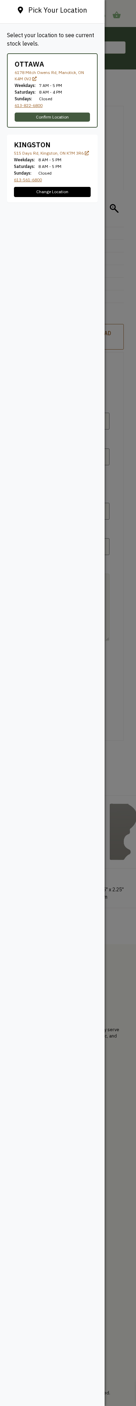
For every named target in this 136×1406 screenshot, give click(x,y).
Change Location (52, 191)
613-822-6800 (29, 105)
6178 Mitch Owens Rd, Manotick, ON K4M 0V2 (49, 75)
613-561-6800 (28, 179)
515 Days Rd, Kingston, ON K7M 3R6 (49, 153)
